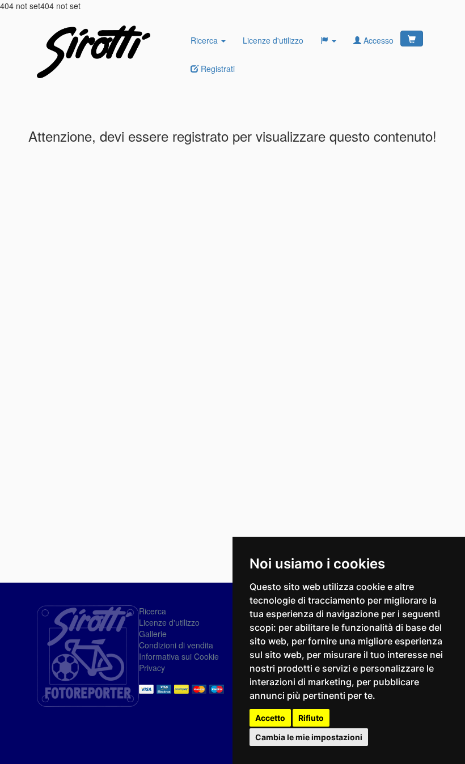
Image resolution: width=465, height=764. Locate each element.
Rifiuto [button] (311, 718)
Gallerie (153, 633)
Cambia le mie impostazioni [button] (308, 737)
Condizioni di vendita (176, 645)
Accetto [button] (270, 718)
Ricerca (205, 40)
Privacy (152, 667)
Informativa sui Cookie (179, 656)
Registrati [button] (216, 68)
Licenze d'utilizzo (273, 40)
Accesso (377, 40)
